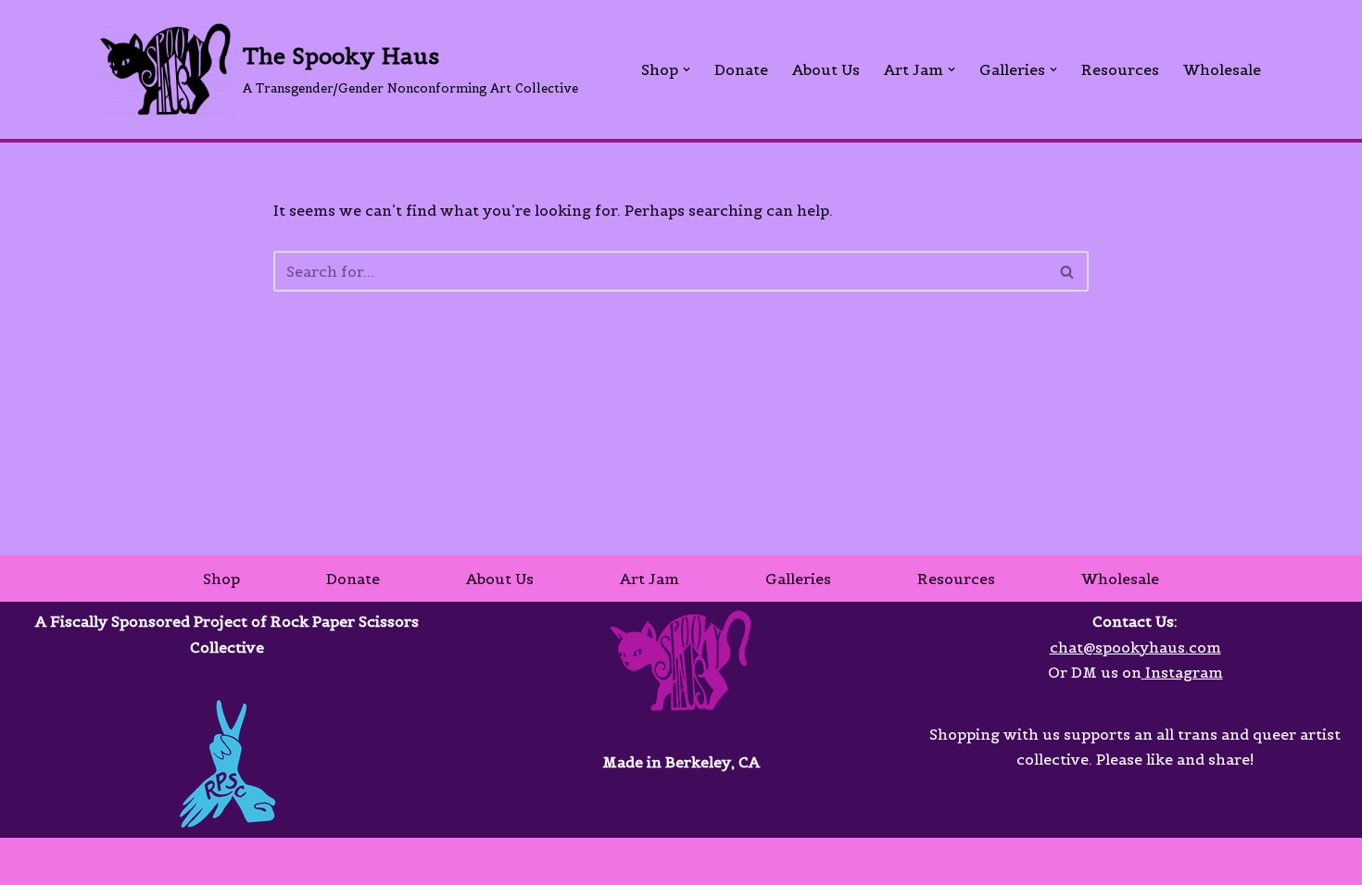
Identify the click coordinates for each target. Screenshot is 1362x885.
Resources (1120, 69)
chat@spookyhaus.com (1135, 647)
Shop (221, 578)
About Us (826, 69)
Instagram (1182, 672)
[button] (686, 69)
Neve (112, 861)
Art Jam (649, 578)
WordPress (274, 861)
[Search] (1068, 271)
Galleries (798, 578)
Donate (741, 69)
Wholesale (1222, 69)
